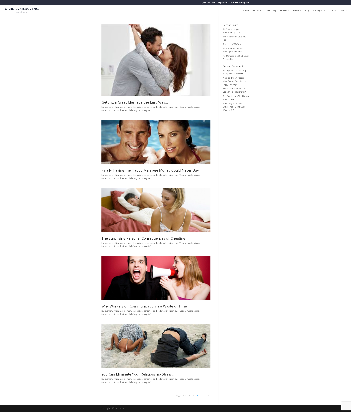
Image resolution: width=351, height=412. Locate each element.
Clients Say (271, 10)
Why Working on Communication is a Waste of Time (144, 306)
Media (296, 10)
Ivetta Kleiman (229, 88)
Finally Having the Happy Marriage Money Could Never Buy (150, 170)
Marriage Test (319, 10)
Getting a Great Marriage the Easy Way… (134, 102)
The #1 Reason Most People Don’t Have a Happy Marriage (234, 81)
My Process (257, 10)
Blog (307, 10)
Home (246, 10)
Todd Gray (227, 103)
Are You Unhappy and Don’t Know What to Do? (234, 106)
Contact (334, 10)
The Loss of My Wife (232, 44)
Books (344, 10)
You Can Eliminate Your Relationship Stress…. (138, 374)
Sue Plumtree (229, 96)
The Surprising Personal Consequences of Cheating (143, 238)
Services (283, 10)
